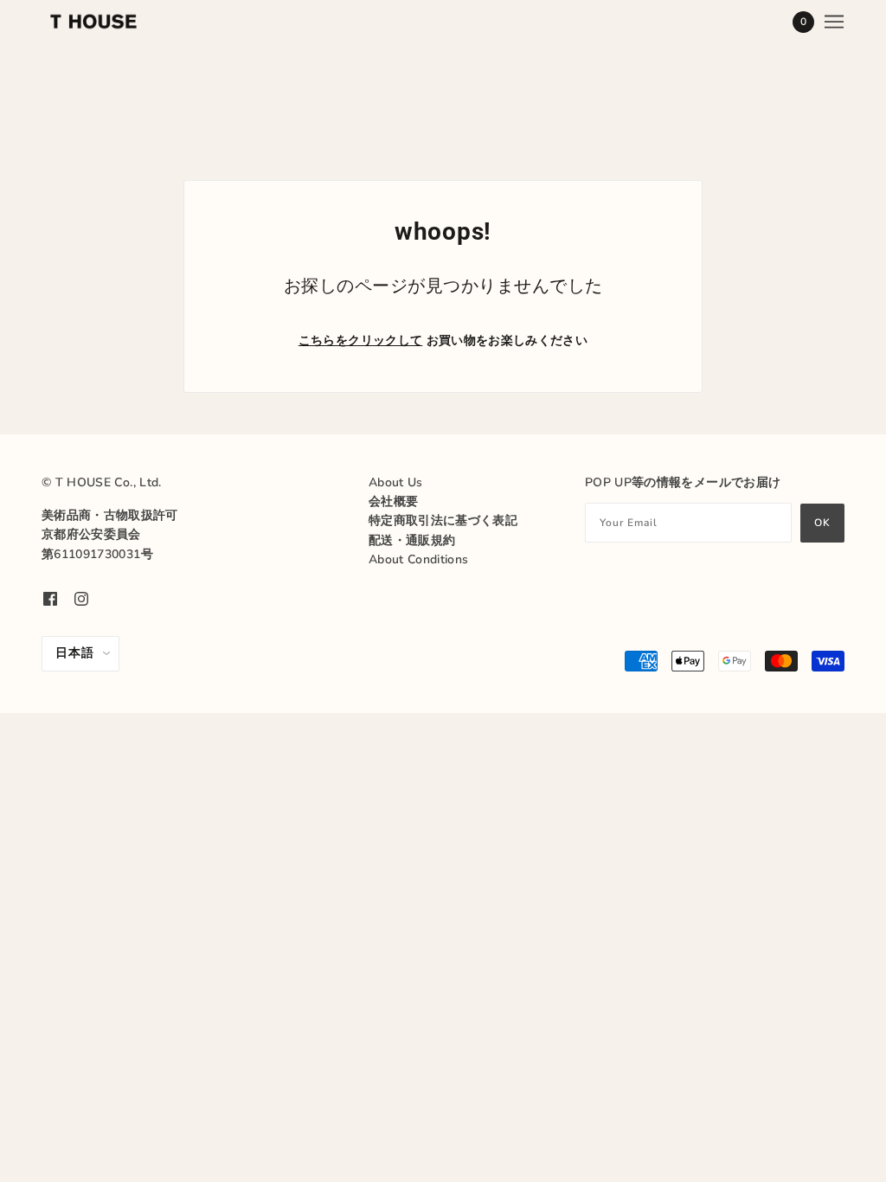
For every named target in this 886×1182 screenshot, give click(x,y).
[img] (50, 598)
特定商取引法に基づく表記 (443, 520)
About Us (396, 482)
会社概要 (393, 501)
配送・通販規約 (412, 540)
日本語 (74, 653)
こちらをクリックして (361, 340)
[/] (93, 21)
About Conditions (419, 559)
